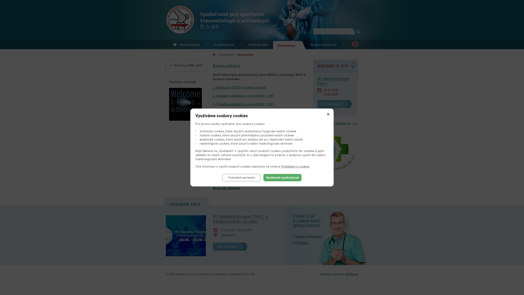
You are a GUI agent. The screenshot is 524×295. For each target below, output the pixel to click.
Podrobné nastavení (241, 177)
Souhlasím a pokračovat (282, 177)
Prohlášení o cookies (295, 166)
